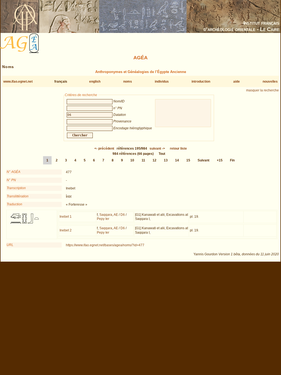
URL (10, 245)
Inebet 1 (66, 217)
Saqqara (105, 215)
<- (104, 148)
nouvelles (270, 81)
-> (157, 148)
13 (166, 160)
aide (236, 81)
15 (188, 160)
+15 (220, 160)
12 (154, 160)
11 (143, 160)
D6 (122, 215)
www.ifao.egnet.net (18, 81)
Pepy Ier (103, 219)
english (94, 81)
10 (132, 160)
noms (127, 81)
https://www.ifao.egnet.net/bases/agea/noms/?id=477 (105, 245)
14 (177, 160)
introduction (201, 81)
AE (116, 215)
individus (162, 81)
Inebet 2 (66, 230)
